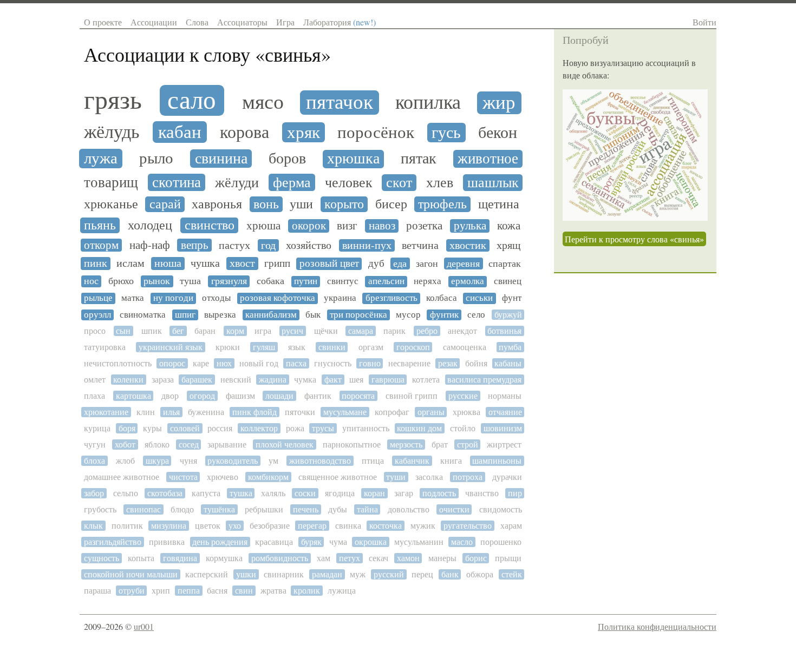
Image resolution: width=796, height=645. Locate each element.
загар (403, 493)
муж (358, 574)
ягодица (340, 493)
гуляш (264, 347)
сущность (101, 558)
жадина (272, 379)
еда (400, 263)
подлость (439, 493)
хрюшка (353, 159)
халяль (273, 493)
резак (448, 363)
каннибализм (271, 315)
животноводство (320, 461)
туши (396, 477)
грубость (100, 509)
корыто (344, 204)
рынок (156, 281)
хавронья (217, 204)
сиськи (479, 298)
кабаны (507, 363)
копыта (141, 558)
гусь (446, 132)
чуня (188, 461)
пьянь (100, 225)
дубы (337, 509)
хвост (242, 263)
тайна (367, 509)
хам (323, 558)
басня (217, 590)
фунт (511, 298)
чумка (305, 379)
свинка (348, 526)
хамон (408, 558)
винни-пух (367, 245)
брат (440, 444)
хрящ (508, 245)
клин (145, 412)
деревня (463, 263)
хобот (125, 444)
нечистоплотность (118, 363)
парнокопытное (352, 444)
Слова (197, 22)
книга (451, 461)
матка (132, 298)
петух (349, 558)
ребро (427, 331)
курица (97, 428)
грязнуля (229, 281)
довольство (408, 509)
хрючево (222, 477)
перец (422, 574)
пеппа (189, 590)
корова (244, 132)
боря (127, 428)
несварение (409, 363)
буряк (311, 542)
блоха (94, 461)
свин (244, 590)
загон (427, 263)
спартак (504, 263)
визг (347, 226)
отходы (216, 298)
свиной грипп (412, 396)
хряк (303, 132)
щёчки (326, 331)
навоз (382, 226)
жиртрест (504, 444)
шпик (151, 331)
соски (305, 493)
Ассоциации (154, 22)
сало (191, 100)
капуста (206, 493)
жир (499, 102)
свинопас (143, 509)
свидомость (500, 509)
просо (95, 331)
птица (373, 461)
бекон (497, 132)
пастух (234, 245)
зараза (163, 379)
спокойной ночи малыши (131, 574)
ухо (235, 526)
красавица (274, 542)
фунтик (444, 315)
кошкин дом (419, 428)
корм (235, 331)
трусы (323, 428)
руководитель (232, 461)
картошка (133, 396)
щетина (498, 204)
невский (235, 379)
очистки (454, 509)
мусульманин (418, 542)
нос (91, 281)
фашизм (240, 396)
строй (467, 444)
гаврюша (387, 379)
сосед (189, 444)
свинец (507, 281)
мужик (422, 526)
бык (313, 315)
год (268, 245)
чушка (205, 263)
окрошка (371, 542)
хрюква (466, 412)
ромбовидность (279, 558)
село (476, 315)
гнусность (332, 363)
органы (431, 412)
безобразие (270, 526)
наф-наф (149, 245)
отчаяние (505, 412)
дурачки (507, 477)
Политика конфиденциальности (657, 626)
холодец (150, 225)
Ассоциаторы (242, 22)
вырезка (220, 315)
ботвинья (504, 331)
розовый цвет (329, 263)
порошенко (500, 542)
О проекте (103, 22)
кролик (306, 590)
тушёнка (219, 509)
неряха (427, 281)
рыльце (98, 298)
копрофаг (392, 412)
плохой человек (285, 444)
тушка (241, 493)
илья (171, 412)
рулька (470, 226)
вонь (266, 204)
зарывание (226, 444)
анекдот (462, 331)
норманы (504, 396)
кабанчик (412, 461)
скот (399, 182)
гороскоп (413, 347)
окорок (309, 226)
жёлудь (112, 132)
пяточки (300, 412)
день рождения (219, 542)
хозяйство (308, 245)
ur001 (144, 626)
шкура (157, 461)
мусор (408, 315)
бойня (476, 363)
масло (462, 542)
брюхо (121, 281)
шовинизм (503, 428)
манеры (442, 558)
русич (292, 331)
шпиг (185, 315)
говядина (180, 558)
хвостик (467, 245)
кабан (179, 132)
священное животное (337, 477)
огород (202, 396)
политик (127, 526)
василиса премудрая (484, 379)
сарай (165, 204)
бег (178, 331)
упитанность (365, 428)
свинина (221, 158)
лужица (342, 590)
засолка (429, 477)
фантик (317, 396)
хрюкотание (106, 412)
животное (488, 159)
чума (338, 542)
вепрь (194, 245)
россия (219, 428)
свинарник (284, 574)
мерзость (406, 444)
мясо (263, 102)
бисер (391, 204)
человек (349, 182)
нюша (167, 263)
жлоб (125, 461)
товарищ (111, 182)
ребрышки (264, 509)
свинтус (342, 281)
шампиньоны (496, 461)
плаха (94, 396)
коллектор (259, 428)
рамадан (327, 574)
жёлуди (237, 182)
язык (296, 347)
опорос (172, 363)
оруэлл (97, 315)
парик (394, 331)
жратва (273, 590)
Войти (704, 22)
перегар (312, 526)
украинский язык (171, 347)
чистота (183, 477)
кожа (508, 226)
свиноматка (143, 315)
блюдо (182, 509)
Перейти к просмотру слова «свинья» (634, 239)
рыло (156, 158)
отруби (132, 590)
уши (301, 204)
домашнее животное (121, 477)
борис (476, 558)
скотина (176, 182)
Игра (285, 22)
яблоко (157, 444)
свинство (209, 225)
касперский (206, 574)
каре (201, 363)
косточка (385, 526)
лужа (101, 158)
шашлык (493, 182)
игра (263, 331)
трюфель (442, 204)
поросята (358, 396)
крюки (228, 347)
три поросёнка (358, 315)
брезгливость (391, 298)
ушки (246, 574)
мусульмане (345, 412)
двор (170, 396)
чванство (482, 493)
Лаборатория (339, 22)
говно (370, 363)
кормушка (224, 558)
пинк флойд (254, 412)
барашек (196, 379)
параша (97, 590)
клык (93, 526)
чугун (95, 444)
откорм (101, 245)
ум (273, 461)
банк (450, 574)
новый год (258, 363)
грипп (277, 263)
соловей (185, 428)
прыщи (508, 558)
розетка (424, 226)
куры (152, 428)
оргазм (370, 347)
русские (463, 396)
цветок (207, 526)
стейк (511, 574)
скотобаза (164, 493)
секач (378, 558)
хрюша (263, 226)
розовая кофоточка (277, 298)
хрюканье (111, 204)
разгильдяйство (112, 542)
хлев (439, 182)
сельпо (125, 493)
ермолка (467, 281)
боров (287, 158)
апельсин (386, 281)
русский (389, 574)
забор (94, 493)
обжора (479, 574)
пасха (296, 363)
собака (270, 281)
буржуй (508, 315)
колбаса (441, 298)
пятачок (339, 102)
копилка (428, 102)
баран (205, 331)
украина (340, 298)
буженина (206, 412)
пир (515, 493)
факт (333, 379)
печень (305, 509)
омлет (95, 379)
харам (511, 526)
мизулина (168, 526)
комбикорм (268, 477)
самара (360, 331)
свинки (331, 347)
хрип (161, 590)
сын (123, 331)
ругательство (467, 526)
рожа (295, 428)
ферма (292, 182)
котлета (426, 379)
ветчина (420, 245)
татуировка (105, 347)
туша (190, 281)
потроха (467, 477)
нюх (224, 363)
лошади (279, 396)
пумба (510, 347)
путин (305, 281)
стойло (462, 428)
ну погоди (173, 298)
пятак (418, 159)
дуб (376, 263)
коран (374, 493)
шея (356, 379)
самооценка (464, 347)
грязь (113, 100)
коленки (128, 379)
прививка (167, 542)
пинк (95, 263)
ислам (130, 263)
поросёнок (375, 133)
